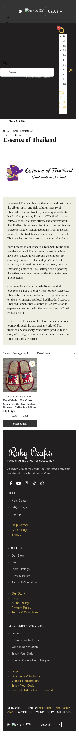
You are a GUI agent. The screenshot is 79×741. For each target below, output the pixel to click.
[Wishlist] (32, 364)
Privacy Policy (21, 575)
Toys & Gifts (19, 119)
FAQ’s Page (19, 507)
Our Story (18, 555)
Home (8, 14)
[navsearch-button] (5, 64)
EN (41, 10)
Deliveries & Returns (25, 640)
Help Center (20, 500)
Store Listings (21, 569)
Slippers (8, 396)
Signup (16, 514)
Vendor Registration (25, 646)
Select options (20, 423)
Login (15, 633)
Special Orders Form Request (31, 660)
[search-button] (1, 79)
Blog (14, 562)
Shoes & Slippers (26, 396)
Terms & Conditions (24, 582)
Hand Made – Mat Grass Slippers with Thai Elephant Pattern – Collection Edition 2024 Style (19, 406)
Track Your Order (23, 653)
